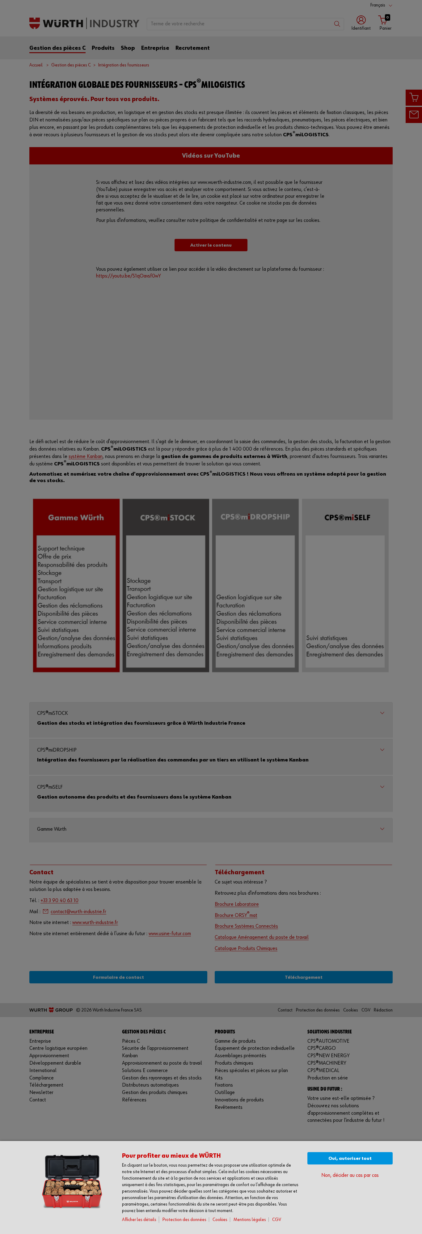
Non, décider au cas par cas (350, 1175)
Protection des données (184, 1219)
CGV (276, 1219)
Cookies (220, 1219)
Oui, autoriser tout (350, 1158)
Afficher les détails (139, 1219)
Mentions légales (250, 1219)
